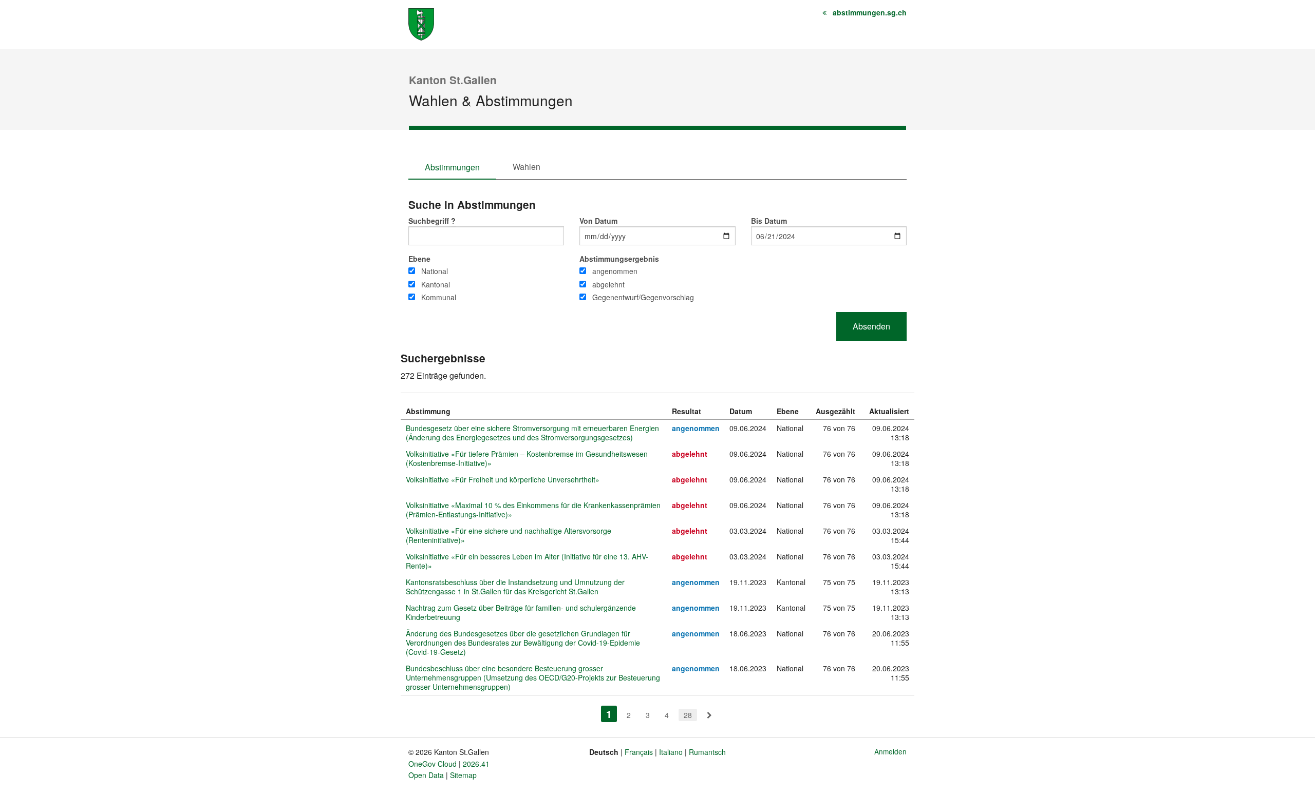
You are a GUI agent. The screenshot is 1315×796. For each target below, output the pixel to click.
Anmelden (890, 751)
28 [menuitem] (688, 715)
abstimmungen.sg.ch (870, 12)
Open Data (426, 775)
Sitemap (463, 775)
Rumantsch (707, 752)
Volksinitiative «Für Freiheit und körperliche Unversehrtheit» (502, 479)
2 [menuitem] (629, 715)
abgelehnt (608, 284)
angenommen (614, 271)
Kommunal (438, 297)
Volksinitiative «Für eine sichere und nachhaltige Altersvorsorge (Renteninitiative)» (508, 535)
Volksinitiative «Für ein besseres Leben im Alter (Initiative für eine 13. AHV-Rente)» (527, 561)
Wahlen (526, 166)
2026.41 (476, 764)
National (434, 271)
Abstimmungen (452, 167)
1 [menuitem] (611, 714)
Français (639, 752)
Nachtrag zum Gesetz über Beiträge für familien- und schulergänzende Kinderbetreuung (521, 612)
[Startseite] (421, 23)
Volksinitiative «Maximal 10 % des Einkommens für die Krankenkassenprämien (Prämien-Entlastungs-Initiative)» (533, 509)
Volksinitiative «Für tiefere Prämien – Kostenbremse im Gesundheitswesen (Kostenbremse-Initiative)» (527, 458)
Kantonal (435, 284)
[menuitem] (709, 715)
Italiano (671, 752)
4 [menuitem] (667, 715)
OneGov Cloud (432, 764)
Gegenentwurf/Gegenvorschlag (643, 297)
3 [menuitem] (648, 715)
